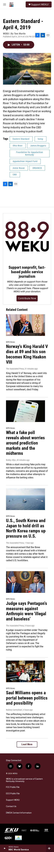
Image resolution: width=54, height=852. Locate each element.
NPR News (10, 342)
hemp (40, 139)
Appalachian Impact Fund (25, 161)
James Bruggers (38, 145)
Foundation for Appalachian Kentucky (29, 153)
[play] (4, 848)
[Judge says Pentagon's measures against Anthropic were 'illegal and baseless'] (25, 582)
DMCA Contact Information (19, 813)
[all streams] (50, 848)
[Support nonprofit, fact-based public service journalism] (27, 237)
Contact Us (11, 806)
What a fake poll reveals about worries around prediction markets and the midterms (25, 443)
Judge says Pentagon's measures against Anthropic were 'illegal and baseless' (26, 611)
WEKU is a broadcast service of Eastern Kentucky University (24, 780)
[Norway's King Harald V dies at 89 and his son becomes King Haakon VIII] (25, 325)
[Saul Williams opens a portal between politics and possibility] (25, 671)
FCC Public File (13, 787)
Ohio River (17, 145)
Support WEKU (13, 800)
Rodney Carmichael (14, 710)
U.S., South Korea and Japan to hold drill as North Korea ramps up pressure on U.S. (26, 528)
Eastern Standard (21, 139)
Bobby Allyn (11, 460)
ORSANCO (37, 168)
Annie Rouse (19, 168)
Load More (27, 744)
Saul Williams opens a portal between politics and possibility (27, 698)
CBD (15, 174)
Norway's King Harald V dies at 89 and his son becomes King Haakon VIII (27, 354)
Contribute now (27, 298)
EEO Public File (13, 793)
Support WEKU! (40, 4)
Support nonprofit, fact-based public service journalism (27, 272)
